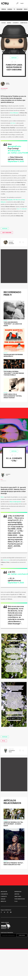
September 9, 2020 (16, 161)
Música (4, 9)
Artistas (17, 894)
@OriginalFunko (14, 146)
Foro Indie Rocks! (20, 899)
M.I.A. (2, 479)
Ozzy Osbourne (4, 88)
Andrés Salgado (8, 84)
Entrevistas (18, 891)
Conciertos (16, 22)
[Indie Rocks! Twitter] (5, 912)
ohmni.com (6, 560)
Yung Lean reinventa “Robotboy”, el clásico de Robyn (13, 323)
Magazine (19, 9)
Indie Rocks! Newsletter (7, 932)
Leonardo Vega (8, 475)
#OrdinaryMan (14, 151)
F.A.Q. (16, 901)
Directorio (18, 896)
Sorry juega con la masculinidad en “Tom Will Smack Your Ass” (13, 395)
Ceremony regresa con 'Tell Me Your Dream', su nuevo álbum (13, 823)
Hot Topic (13, 123)
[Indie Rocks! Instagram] (8, 912)
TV (14, 9)
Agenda (9, 9)
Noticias (4, 22)
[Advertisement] (14, 266)
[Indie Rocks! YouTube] (11, 912)
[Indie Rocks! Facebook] (2, 912)
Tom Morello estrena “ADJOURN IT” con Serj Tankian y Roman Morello (14, 373)
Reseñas (9, 22)
